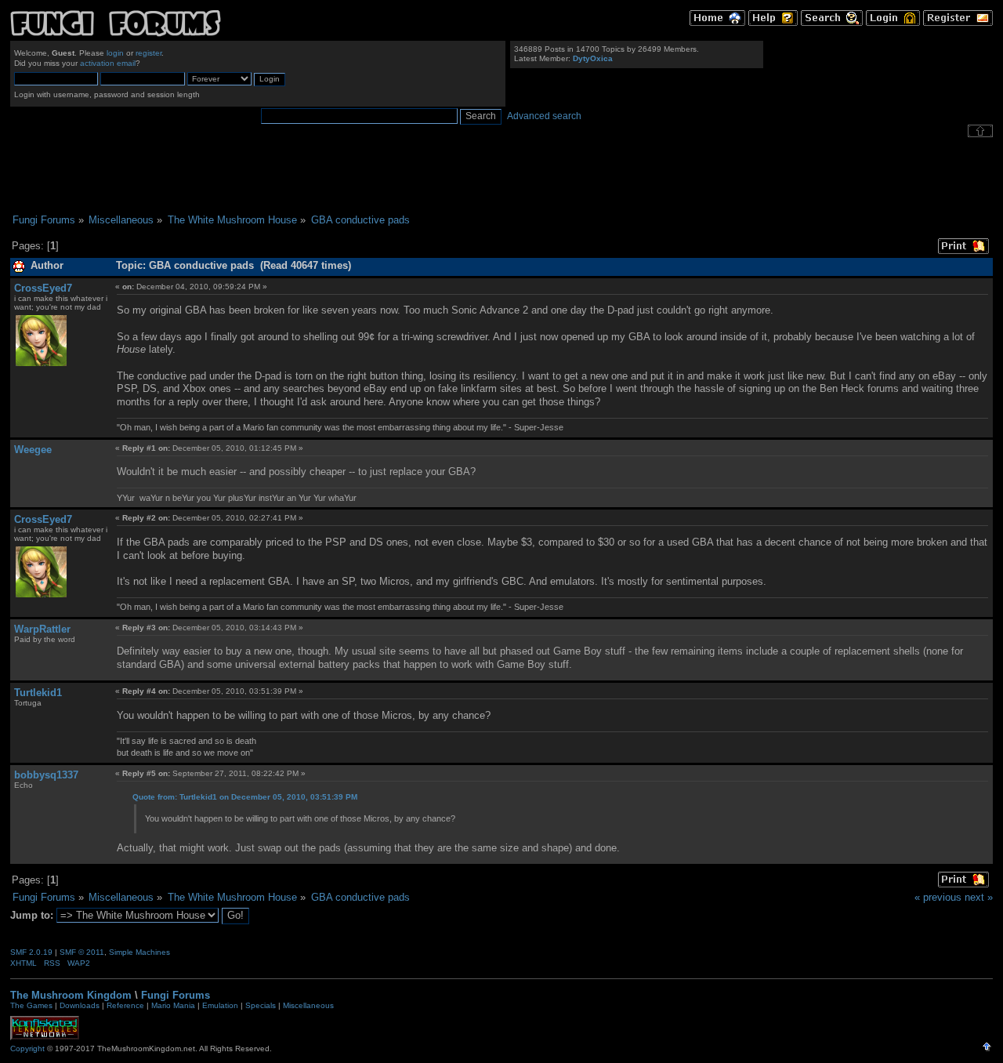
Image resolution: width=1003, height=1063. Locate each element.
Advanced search (544, 116)
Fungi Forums (175, 995)
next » (979, 897)
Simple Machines (139, 952)
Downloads (80, 1005)
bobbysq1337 (46, 775)
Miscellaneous (308, 1005)
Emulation (220, 1005)
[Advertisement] (501, 175)
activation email (108, 63)
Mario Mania (173, 1005)
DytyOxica (593, 58)
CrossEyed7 (43, 288)
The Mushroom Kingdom (71, 995)
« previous (937, 897)
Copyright (27, 1048)
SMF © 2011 (82, 952)
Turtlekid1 (38, 692)
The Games (31, 1005)
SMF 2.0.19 (31, 952)
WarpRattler (42, 629)
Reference (125, 1005)
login (115, 53)
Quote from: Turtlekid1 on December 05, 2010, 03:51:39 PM (244, 797)
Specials (260, 1005)
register (148, 53)
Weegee (33, 449)
